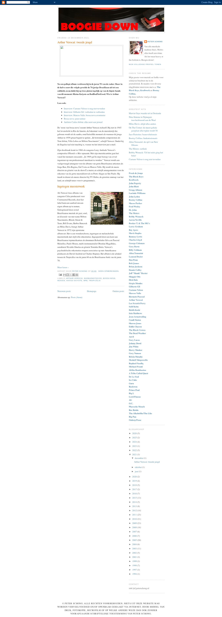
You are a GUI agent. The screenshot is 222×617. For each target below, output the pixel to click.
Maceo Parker (135, 203)
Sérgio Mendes (135, 283)
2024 (134, 441)
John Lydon (134, 196)
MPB (86, 280)
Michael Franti (136, 366)
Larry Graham (136, 226)
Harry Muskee (135, 349)
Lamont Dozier (136, 256)
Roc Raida (133, 409)
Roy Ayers (133, 229)
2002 (134, 552)
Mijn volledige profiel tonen (145, 64)
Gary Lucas (134, 339)
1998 (134, 565)
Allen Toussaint (136, 253)
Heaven (61, 280)
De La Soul (134, 376)
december (139, 458)
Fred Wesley (134, 206)
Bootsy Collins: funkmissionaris (143, 138)
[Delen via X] (70, 274)
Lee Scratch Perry (137, 303)
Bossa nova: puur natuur (74, 118)
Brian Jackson (135, 266)
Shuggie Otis (134, 276)
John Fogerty (135, 183)
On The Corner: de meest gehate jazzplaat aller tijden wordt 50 (143, 129)
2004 (134, 544)
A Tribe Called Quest (138, 373)
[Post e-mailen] (60, 275)
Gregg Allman (135, 189)
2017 (134, 489)
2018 (134, 485)
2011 (134, 514)
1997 (134, 569)
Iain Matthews (135, 313)
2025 (134, 437)
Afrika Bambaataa (137, 369)
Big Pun (132, 416)
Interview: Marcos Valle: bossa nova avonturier (84, 115)
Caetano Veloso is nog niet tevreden (145, 159)
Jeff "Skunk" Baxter (138, 273)
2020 (134, 476)
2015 (134, 497)
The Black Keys (136, 176)
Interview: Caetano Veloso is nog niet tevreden (84, 108)
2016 (134, 493)
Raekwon (133, 386)
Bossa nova (109, 278)
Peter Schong (155, 41)
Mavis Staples (135, 233)
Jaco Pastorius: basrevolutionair (143, 134)
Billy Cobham (135, 249)
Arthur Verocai (74, 278)
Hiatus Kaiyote (74, 280)
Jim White (133, 346)
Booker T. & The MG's (139, 223)
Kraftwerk (133, 179)
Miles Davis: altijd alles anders (142, 123)
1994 (134, 573)
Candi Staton (135, 319)
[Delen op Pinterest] (76, 274)
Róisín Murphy (136, 356)
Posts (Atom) (76, 297)
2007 (134, 531)
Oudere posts (118, 291)
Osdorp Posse (135, 419)
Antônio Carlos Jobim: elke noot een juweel (83, 122)
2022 (134, 450)
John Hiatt (134, 186)
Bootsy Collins (135, 199)
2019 (134, 480)
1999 (134, 561)
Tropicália (94, 280)
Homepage (91, 291)
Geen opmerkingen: (108, 271)
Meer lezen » (63, 267)
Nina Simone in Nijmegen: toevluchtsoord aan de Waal (142, 119)
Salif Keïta (134, 306)
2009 (134, 523)
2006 (134, 535)
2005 (134, 540)
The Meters (134, 213)
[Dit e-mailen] (64, 274)
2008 (134, 527)
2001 (134, 556)
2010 (134, 518)
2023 (134, 446)
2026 (134, 433)
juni (137, 471)
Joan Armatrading (137, 316)
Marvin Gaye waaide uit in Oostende (145, 113)
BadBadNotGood (93, 278)
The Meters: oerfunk (138, 148)
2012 (134, 510)
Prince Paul (134, 389)
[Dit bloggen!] (67, 274)
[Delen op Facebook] (73, 274)
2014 (134, 501)
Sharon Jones (135, 323)
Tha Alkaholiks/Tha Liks (140, 413)
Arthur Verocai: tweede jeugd (74, 42)
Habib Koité (134, 309)
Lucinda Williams (137, 193)
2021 (134, 454)
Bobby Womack (136, 216)
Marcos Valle (135, 293)
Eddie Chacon (135, 326)
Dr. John (133, 209)
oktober (138, 467)
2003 (134, 548)
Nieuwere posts (64, 291)
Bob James (134, 263)
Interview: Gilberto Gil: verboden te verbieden (84, 111)
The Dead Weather (137, 333)
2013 (134, 506)
